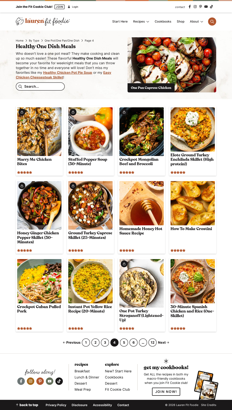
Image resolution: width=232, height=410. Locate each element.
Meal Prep (83, 389)
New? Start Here (118, 371)
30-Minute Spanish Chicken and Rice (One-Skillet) (192, 311)
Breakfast (82, 371)
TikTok (211, 6)
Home (19, 40)
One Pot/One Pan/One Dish (62, 40)
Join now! (166, 392)
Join (59, 6)
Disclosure (79, 405)
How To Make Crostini (191, 229)
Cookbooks (114, 377)
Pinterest (200, 6)
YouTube (206, 6)
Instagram (195, 6)
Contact (123, 405)
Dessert (81, 383)
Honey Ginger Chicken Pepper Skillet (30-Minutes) (38, 237)
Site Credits (208, 405)
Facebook (189, 6)
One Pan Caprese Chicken (151, 88)
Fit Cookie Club (117, 389)
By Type (34, 40)
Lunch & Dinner (87, 377)
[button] (18, 172)
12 (154, 343)
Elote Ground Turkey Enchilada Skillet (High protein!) (192, 159)
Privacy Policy (56, 405)
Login (75, 7)
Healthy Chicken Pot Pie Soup (67, 73)
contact (180, 7)
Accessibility (102, 405)
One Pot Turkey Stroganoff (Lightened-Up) (141, 315)
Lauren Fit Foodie (43, 21)
